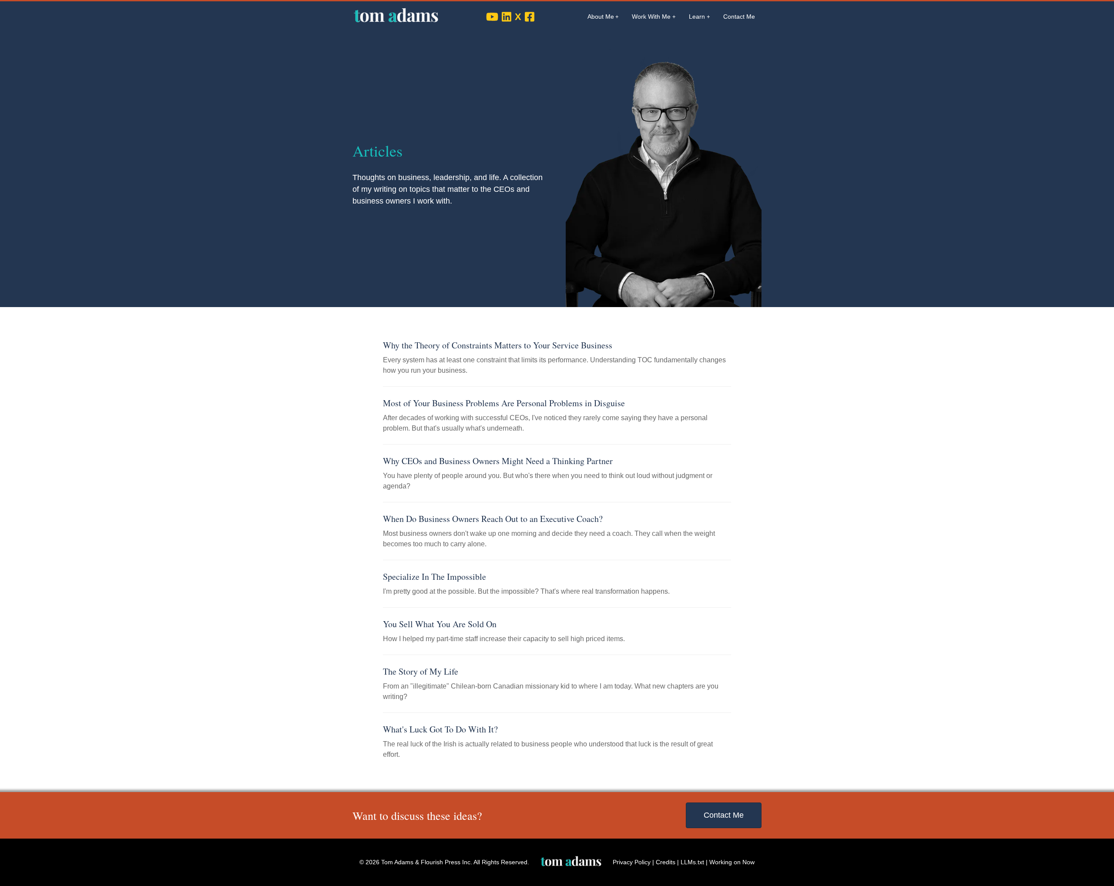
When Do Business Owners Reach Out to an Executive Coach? (493, 519)
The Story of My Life (420, 671)
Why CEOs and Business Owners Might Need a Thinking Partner (498, 461)
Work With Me (651, 16)
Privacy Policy (632, 862)
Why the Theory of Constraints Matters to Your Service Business (497, 345)
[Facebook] (529, 16)
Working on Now (732, 862)
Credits (665, 862)
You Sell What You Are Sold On (440, 624)
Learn (697, 16)
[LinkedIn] (506, 16)
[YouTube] (492, 16)
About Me (600, 16)
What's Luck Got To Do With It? (440, 729)
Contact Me (739, 16)
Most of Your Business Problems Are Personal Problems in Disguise (504, 403)
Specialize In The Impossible (434, 576)
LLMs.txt (692, 862)
